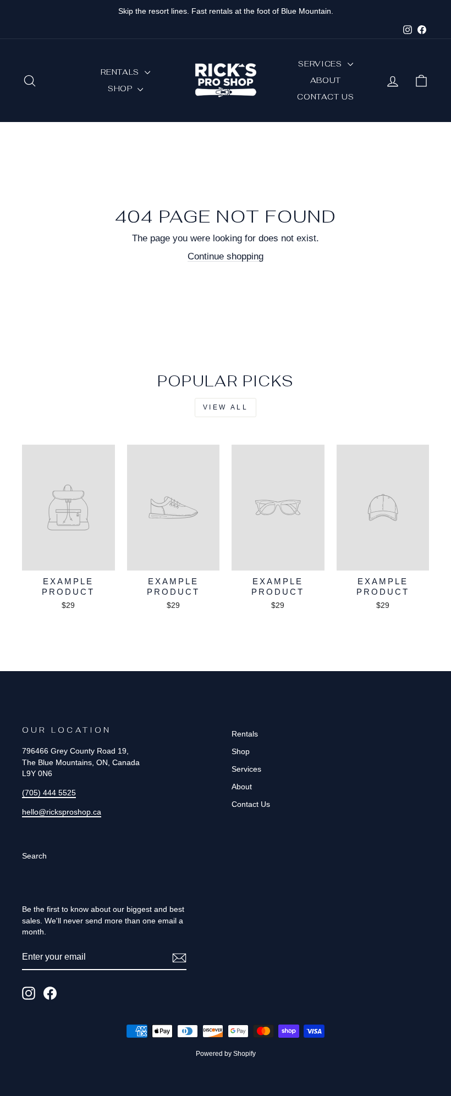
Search (34, 855)
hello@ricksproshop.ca (61, 811)
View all (226, 407)
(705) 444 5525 (49, 792)
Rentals (121, 72)
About (326, 80)
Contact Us (325, 97)
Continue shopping (225, 256)
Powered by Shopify (226, 1054)
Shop (121, 88)
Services (321, 64)
